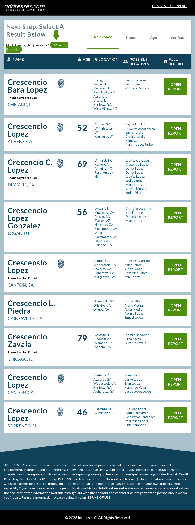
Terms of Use (99, 497)
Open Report (175, 86)
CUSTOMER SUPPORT (169, 6)
